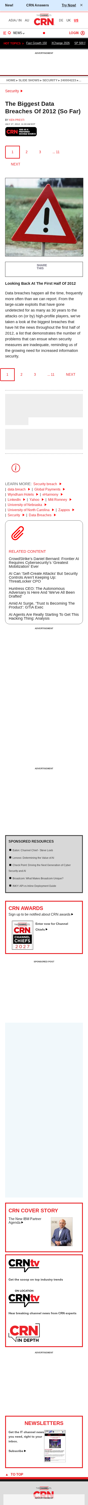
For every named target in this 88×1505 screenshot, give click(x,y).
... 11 (56, 152)
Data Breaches (40, 515)
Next (15, 164)
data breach (17, 489)
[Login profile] (82, 33)
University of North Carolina (29, 510)
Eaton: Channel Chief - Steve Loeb (33, 850)
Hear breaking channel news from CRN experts (42, 1313)
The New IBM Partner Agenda (25, 1220)
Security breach (45, 484)
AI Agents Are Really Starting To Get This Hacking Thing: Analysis (44, 616)
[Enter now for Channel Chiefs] (24, 948)
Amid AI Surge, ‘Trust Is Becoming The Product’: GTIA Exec (42, 605)
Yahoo (34, 499)
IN (20, 20)
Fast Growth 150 (36, 43)
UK (68, 20)
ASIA (12, 20)
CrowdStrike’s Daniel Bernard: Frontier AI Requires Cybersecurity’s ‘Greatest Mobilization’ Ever (44, 563)
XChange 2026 (60, 43)
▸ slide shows (27, 80)
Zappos (64, 510)
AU (27, 20)
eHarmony (51, 494)
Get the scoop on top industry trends (36, 1279)
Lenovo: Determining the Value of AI (33, 857)
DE (61, 20)
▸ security (48, 80)
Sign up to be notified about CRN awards (39, 914)
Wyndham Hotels (21, 494)
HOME (10, 80)
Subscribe (16, 1451)
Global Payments (47, 489)
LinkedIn (15, 499)
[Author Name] (16, 414)
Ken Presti (16, 119)
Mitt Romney (58, 499)
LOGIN (74, 33)
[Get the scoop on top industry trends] (24, 1299)
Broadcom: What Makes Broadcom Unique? (38, 878)
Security (12, 91)
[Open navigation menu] (7, 33)
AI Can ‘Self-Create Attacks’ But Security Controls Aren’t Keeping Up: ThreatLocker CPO (43, 577)
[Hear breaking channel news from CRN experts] (24, 1332)
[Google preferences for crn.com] (21, 132)
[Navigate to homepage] (44, 25)
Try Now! (69, 5)
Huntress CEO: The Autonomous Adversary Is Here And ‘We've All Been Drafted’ (42, 592)
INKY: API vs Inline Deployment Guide (34, 885)
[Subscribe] (55, 1461)
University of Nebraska (25, 505)
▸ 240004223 (66, 80)
